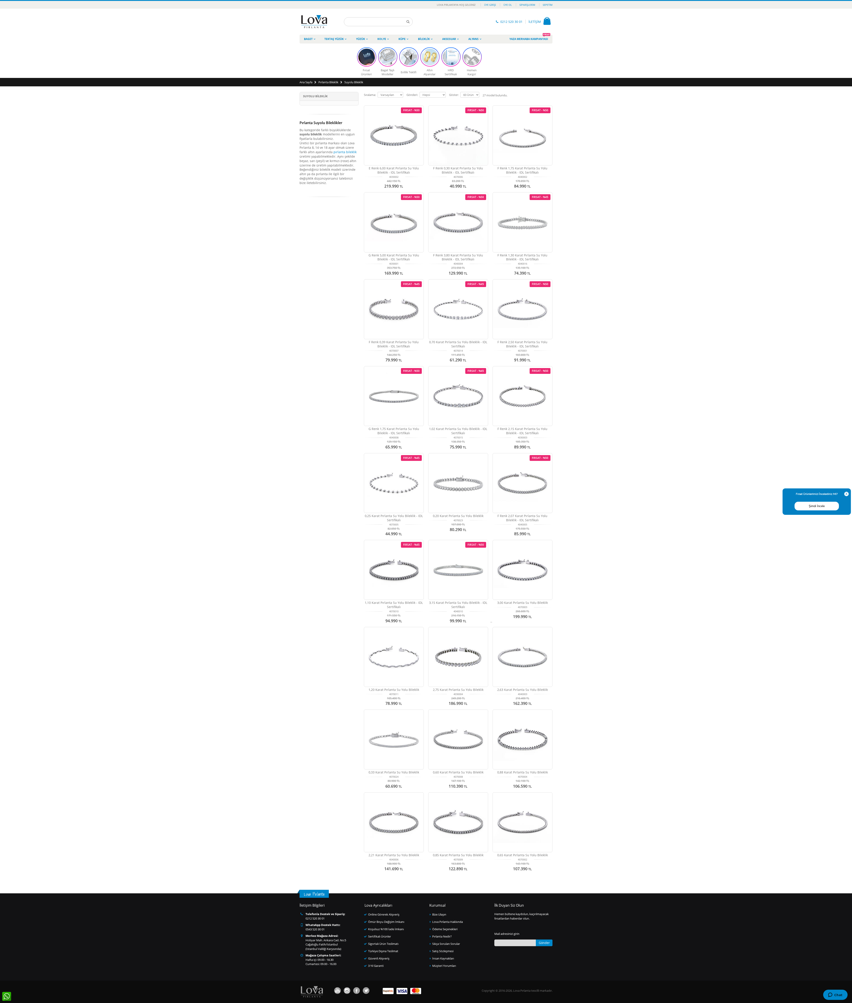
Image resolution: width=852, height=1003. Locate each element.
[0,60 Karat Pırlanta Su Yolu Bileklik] (458, 739)
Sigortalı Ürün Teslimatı (383, 944)
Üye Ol (507, 4)
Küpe (402, 39)
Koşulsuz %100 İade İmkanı (386, 929)
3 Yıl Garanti (376, 966)
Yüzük (360, 39)
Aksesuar (449, 39)
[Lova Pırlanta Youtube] (337, 990)
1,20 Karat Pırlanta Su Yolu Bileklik (394, 690)
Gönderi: (412, 94)
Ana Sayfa (306, 82)
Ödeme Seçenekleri (445, 929)
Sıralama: (370, 94)
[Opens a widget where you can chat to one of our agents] (835, 995)
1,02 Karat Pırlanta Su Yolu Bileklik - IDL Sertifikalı (458, 431)
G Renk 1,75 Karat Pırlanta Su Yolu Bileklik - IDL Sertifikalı (394, 431)
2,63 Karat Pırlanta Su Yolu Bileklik (522, 690)
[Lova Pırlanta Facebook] (356, 990)
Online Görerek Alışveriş (383, 914)
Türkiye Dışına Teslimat (383, 951)
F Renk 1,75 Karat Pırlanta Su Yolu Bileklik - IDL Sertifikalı (522, 170)
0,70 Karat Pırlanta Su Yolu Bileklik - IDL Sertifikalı (458, 344)
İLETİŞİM (535, 22)
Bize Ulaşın (439, 914)
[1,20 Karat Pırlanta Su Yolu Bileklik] (394, 657)
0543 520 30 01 (315, 929)
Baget (308, 39)
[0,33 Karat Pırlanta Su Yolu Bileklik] (394, 739)
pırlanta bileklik (345, 152)
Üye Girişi (490, 4)
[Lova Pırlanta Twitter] (366, 990)
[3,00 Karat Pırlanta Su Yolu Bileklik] (522, 570)
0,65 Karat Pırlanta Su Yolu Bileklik (522, 855)
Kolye (381, 39)
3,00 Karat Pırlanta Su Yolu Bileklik (522, 603)
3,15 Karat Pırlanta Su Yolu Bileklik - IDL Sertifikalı (458, 605)
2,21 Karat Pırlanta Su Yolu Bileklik (394, 855)
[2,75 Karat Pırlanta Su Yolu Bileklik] (458, 657)
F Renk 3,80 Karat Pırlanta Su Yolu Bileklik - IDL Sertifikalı (458, 257)
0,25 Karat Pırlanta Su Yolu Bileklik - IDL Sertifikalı (394, 518)
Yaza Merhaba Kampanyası (529, 38)
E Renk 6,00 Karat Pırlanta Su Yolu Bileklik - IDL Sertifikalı (394, 170)
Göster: (454, 94)
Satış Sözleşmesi (443, 951)
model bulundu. (495, 95)
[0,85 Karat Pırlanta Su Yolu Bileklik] (458, 822)
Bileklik (424, 39)
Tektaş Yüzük (334, 39)
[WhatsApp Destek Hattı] (6, 996)
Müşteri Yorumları (444, 966)
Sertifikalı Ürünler (379, 936)
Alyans (473, 39)
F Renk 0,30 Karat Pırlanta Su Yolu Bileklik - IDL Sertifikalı (458, 170)
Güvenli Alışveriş (378, 958)
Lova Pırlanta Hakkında (447, 922)
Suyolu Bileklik (353, 82)
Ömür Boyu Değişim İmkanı (386, 922)
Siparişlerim (527, 4)
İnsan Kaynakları (443, 958)
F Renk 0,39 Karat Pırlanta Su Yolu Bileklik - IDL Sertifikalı (394, 344)
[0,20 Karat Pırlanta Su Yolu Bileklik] (458, 483)
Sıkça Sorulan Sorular (446, 944)
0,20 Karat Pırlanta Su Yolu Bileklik (458, 516)
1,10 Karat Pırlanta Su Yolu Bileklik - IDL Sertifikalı (394, 605)
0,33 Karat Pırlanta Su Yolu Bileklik (394, 772)
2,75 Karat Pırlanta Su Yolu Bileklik (458, 690)
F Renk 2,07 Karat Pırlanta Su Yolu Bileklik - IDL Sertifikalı (522, 518)
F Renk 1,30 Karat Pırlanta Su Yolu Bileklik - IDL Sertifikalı (522, 257)
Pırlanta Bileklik (328, 82)
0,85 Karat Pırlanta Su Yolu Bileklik (458, 855)
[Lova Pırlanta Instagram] (347, 990)
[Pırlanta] (314, 21)
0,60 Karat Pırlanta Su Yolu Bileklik (458, 772)
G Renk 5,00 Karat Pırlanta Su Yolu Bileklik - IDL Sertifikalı (394, 257)
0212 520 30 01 (511, 22)
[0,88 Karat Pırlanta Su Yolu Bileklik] (522, 739)
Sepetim (547, 4)
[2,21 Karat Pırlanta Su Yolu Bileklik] (394, 822)
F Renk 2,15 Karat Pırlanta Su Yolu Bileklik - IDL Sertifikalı (522, 431)
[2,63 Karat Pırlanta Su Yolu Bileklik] (522, 657)
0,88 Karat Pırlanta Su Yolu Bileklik (522, 772)
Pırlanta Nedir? (442, 936)
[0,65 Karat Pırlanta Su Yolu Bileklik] (522, 822)
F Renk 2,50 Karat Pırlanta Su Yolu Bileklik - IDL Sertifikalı (522, 344)
